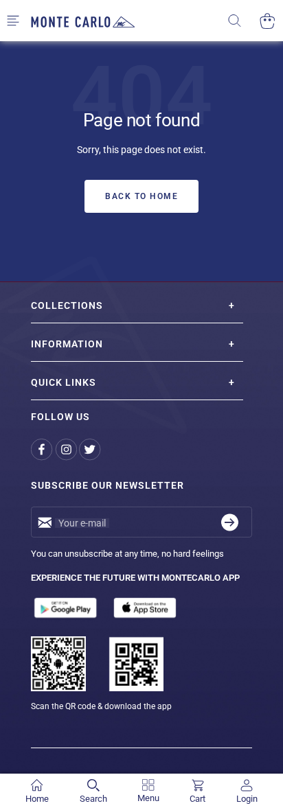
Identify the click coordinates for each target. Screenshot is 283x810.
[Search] (243, 20)
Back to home (141, 196)
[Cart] (267, 21)
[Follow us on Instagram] (67, 449)
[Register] (229, 522)
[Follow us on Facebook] (43, 449)
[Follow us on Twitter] (91, 449)
